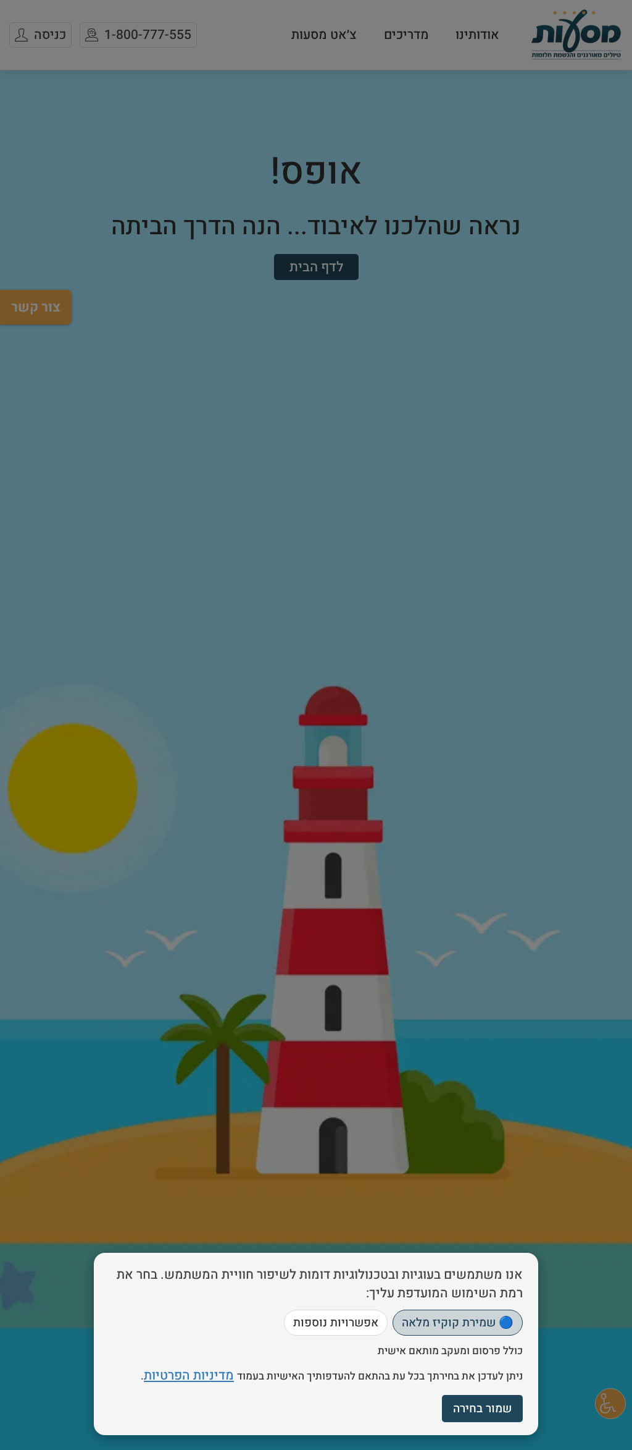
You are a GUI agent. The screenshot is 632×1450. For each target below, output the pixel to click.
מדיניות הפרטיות (189, 1375)
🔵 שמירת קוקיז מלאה (458, 1322)
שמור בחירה (482, 1408)
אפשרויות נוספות (335, 1322)
